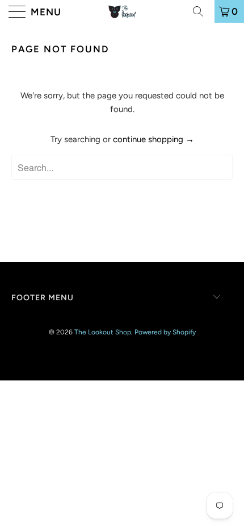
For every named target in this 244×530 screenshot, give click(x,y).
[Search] (202, 11)
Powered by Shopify (165, 332)
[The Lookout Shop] (122, 11)
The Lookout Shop (102, 332)
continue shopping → (153, 139)
